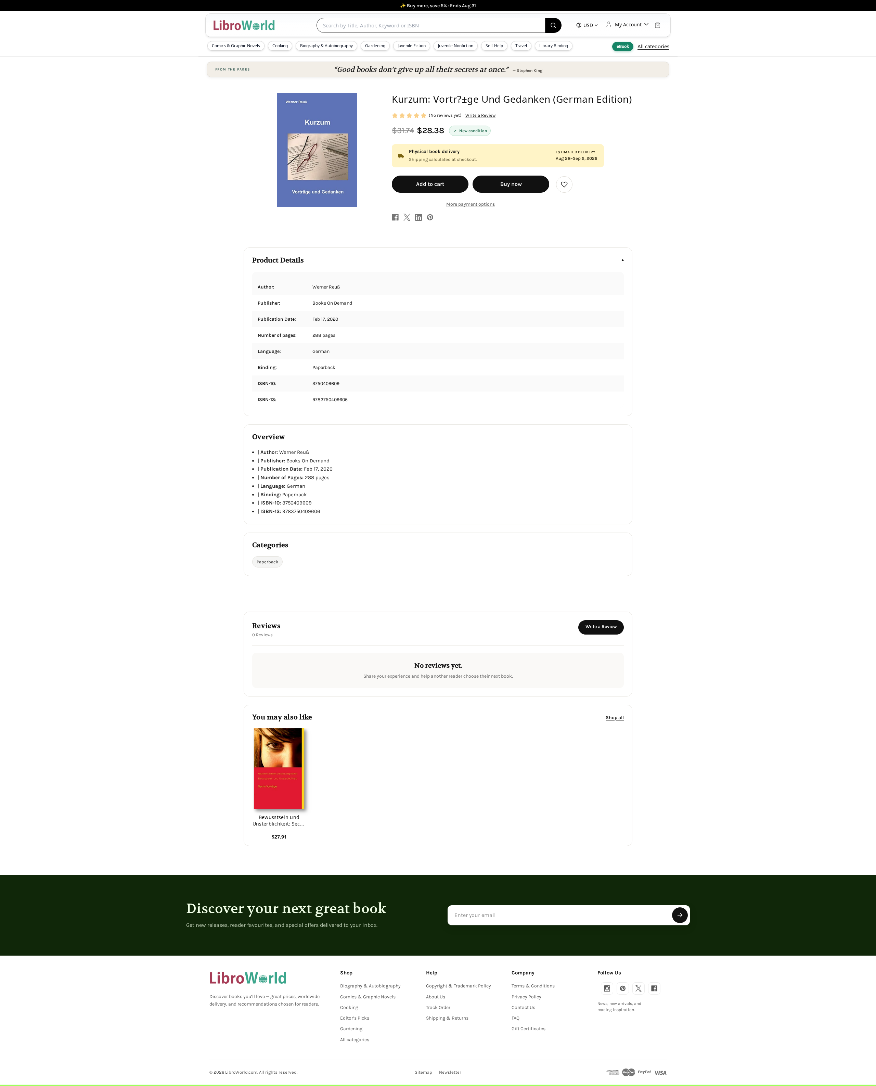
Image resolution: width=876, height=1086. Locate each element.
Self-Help (494, 46)
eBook (623, 46)
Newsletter (450, 1072)
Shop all (615, 717)
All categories (653, 46)
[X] (406, 217)
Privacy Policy (526, 997)
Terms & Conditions (533, 986)
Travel (521, 46)
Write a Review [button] (480, 115)
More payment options (470, 204)
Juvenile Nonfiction (455, 46)
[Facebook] (395, 217)
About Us (435, 997)
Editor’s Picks (354, 1018)
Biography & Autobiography (326, 46)
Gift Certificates (528, 1029)
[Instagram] (607, 988)
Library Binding (553, 46)
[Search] (553, 25)
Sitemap (423, 1072)
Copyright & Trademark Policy (458, 986)
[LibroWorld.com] (247, 977)
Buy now (511, 184)
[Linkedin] (418, 217)
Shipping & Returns (447, 1018)
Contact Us (523, 1007)
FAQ (515, 1018)
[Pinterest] (430, 217)
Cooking (280, 46)
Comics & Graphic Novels (236, 46)
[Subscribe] (680, 915)
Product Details (278, 260)
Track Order (438, 1007)
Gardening (375, 46)
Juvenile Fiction (412, 46)
